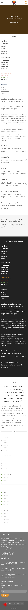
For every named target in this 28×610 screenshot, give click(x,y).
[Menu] (2, 2)
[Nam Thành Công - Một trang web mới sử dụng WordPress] (14, 2)
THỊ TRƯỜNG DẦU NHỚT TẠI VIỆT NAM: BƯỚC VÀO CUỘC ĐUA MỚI (16, 563)
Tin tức (17, 605)
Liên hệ (21, 605)
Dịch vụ (12, 605)
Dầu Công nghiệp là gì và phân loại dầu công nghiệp (15, 569)
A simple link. (19, 124)
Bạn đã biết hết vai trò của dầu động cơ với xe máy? (15, 575)
